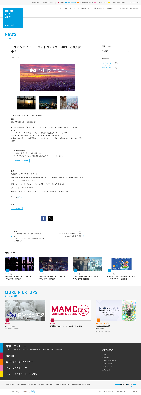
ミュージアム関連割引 (109, 360)
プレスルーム (32, 384)
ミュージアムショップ (102, 2)
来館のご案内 (124, 8)
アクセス (105, 354)
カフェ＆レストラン (108, 68)
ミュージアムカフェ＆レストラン (118, 2)
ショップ (104, 65)
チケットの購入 (35, 2)
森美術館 (62, 2)
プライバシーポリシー (62, 384)
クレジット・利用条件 (45, 384)
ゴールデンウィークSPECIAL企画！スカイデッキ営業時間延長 (70, 234)
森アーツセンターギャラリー (86, 2)
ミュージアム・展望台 (48, 2)
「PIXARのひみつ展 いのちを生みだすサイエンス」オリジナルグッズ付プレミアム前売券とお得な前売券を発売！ (29, 236)
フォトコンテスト (16, 208)
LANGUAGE (134, 8)
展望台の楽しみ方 (99, 8)
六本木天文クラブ (86, 8)
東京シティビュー (72, 2)
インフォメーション (108, 63)
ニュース (76, 8)
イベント (60, 8)
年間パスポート (111, 8)
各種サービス (106, 357)
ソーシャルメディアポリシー (80, 384)
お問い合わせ (106, 370)
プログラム (68, 8)
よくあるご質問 (107, 364)
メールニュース (107, 367)
